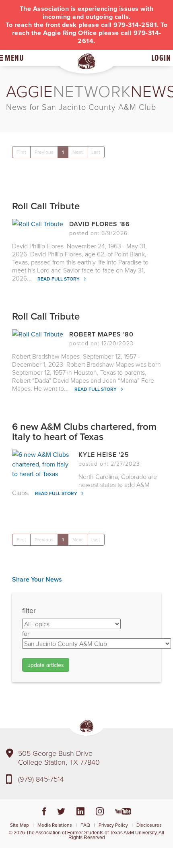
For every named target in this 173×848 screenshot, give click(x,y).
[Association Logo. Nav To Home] (86, 61)
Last (95, 152)
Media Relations (54, 824)
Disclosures (149, 824)
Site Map (19, 824)
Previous (44, 152)
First (21, 152)
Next (77, 152)
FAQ (85, 824)
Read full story (59, 278)
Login (161, 58)
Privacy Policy (113, 824)
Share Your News (37, 579)
